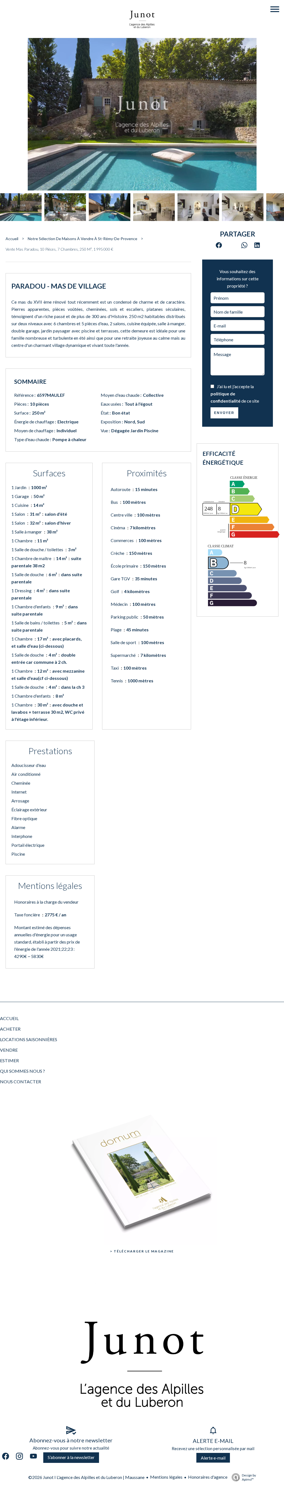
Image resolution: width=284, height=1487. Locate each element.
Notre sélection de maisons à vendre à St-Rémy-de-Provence (82, 238)
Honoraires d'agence (207, 1477)
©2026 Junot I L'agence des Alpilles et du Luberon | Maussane (86, 1477)
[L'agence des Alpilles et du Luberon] (142, 34)
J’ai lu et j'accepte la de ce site (235, 393)
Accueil (12, 238)
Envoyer (224, 413)
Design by (249, 1477)
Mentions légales (166, 1477)
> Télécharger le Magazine (142, 1251)
